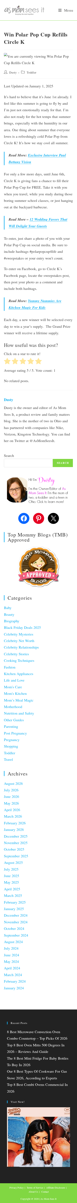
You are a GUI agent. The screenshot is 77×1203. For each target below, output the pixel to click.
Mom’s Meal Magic (18, 700)
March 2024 (13, 974)
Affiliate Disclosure (55, 1187)
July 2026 (11, 789)
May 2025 (11, 882)
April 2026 (12, 809)
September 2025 (16, 855)
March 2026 (13, 816)
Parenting (11, 726)
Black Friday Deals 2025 (22, 627)
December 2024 (16, 915)
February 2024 (15, 981)
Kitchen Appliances (18, 673)
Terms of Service (35, 1187)
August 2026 (13, 783)
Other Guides (14, 719)
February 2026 (15, 822)
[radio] (7, 362)
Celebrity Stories (16, 653)
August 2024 (13, 941)
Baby (7, 607)
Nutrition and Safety (19, 713)
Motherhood (13, 706)
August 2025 (13, 862)
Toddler (32, 72)
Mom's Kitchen (15, 693)
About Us (33, 1191)
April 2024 (12, 967)
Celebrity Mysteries (18, 634)
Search (9, 455)
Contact (45, 1191)
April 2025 (12, 888)
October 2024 (14, 928)
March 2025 (13, 895)
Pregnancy (12, 739)
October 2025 (14, 849)
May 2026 (11, 803)
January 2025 (14, 908)
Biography (11, 620)
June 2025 (11, 875)
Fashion (9, 667)
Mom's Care (13, 686)
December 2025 (16, 836)
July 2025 (11, 869)
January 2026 (14, 829)
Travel (8, 759)
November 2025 (16, 842)
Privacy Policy (16, 1187)
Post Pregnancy (15, 733)
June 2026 (11, 796)
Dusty (13, 72)
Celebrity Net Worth (19, 640)
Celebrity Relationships (21, 647)
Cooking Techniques (19, 660)
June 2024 (11, 954)
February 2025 (15, 902)
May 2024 (11, 961)
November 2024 (16, 921)
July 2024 (11, 948)
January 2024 (14, 987)
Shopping (11, 746)
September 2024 (16, 935)
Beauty (9, 614)
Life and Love (14, 680)
